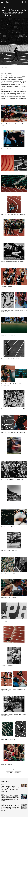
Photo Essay (4, 7)
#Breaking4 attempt (12, 79)
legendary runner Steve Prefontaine (16, 91)
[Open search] (22, 2)
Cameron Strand (8, 73)
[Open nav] (26, 2)
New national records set (19, 81)
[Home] (5, 2)
